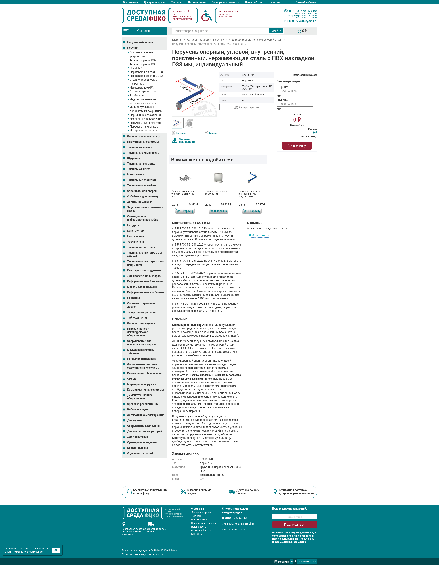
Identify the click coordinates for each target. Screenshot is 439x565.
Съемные (136, 68)
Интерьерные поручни (144, 130)
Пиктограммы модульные (144, 270)
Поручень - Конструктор (145, 122)
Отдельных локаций (140, 453)
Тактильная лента (138, 169)
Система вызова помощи (143, 136)
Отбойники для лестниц (142, 196)
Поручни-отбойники (140, 42)
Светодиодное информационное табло (142, 218)
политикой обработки (301, 535)
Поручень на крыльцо (144, 126)
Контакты (274, 2)
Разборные (137, 95)
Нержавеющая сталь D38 (146, 72)
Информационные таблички (145, 292)
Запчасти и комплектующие (145, 415)
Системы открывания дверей (141, 305)
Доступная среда (154, 2)
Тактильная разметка (141, 163)
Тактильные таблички (141, 180)
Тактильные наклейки (141, 185)
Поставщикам (197, 2)
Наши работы (253, 2)
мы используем (25, 551)
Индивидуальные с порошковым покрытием (146, 109)
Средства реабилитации (142, 404)
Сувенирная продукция (142, 442)
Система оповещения (141, 323)
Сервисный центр (201, 530)
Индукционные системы (143, 141)
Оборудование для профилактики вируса (141, 342)
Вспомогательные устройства (141, 54)
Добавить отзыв (259, 235)
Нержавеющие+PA (141, 87)
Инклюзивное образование (144, 373)
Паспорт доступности (225, 2)
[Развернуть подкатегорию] (124, 42)
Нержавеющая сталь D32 (146, 75)
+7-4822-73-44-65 (309, 18)
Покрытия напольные (141, 358)
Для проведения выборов (144, 276)
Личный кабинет (305, 2)
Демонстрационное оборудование (139, 396)
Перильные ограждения (145, 115)
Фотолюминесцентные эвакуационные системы (143, 365)
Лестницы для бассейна (145, 119)
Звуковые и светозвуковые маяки (145, 209)
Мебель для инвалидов (142, 286)
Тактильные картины (141, 247)
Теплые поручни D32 (143, 60)
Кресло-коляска (137, 447)
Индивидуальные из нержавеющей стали (143, 101)
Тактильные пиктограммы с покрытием (145, 263)
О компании (130, 2)
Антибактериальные (143, 91)
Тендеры (176, 2)
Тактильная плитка (139, 147)
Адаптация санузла (139, 202)
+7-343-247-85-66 (309, 16)
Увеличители (135, 241)
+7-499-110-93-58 (309, 13)
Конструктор (135, 230)
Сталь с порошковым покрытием (144, 81)
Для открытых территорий (144, 431)
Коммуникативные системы (145, 389)
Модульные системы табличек (141, 351)
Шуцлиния (134, 158)
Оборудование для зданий (144, 426)
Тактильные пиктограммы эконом (144, 254)
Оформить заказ (307, 561)
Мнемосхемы (136, 174)
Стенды (132, 378)
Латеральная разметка (142, 312)
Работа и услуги (137, 409)
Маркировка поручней (141, 384)
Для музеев (134, 420)
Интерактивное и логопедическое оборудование (138, 332)
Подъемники (135, 236)
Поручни (132, 47)
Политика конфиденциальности (142, 554)
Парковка (133, 297)
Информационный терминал (145, 281)
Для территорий (137, 436)
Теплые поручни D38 (143, 64)
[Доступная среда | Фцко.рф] (146, 15)
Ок (56, 550)
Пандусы (133, 225)
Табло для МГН (137, 317)
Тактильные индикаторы (143, 152)
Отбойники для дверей (142, 191)
